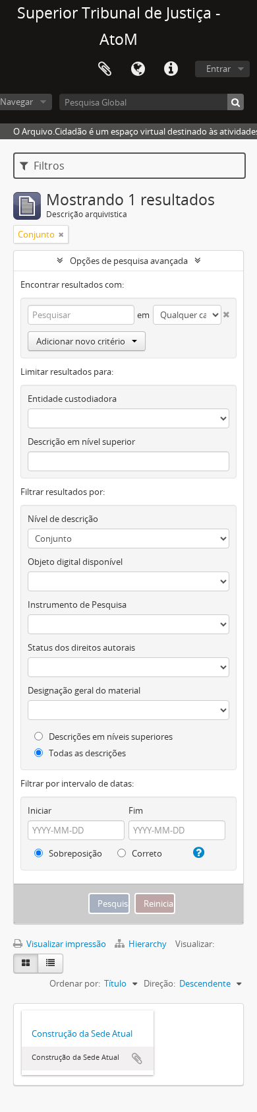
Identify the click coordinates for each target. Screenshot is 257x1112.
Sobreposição (74, 853)
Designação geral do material (84, 690)
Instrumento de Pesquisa (77, 604)
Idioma (137, 69)
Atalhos (170, 69)
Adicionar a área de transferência (137, 1058)
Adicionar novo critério (80, 341)
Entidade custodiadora (72, 399)
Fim (135, 810)
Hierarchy (148, 944)
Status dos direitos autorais (81, 647)
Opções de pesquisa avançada (129, 261)
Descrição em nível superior (81, 441)
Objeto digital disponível (75, 562)
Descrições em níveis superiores (110, 736)
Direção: (159, 983)
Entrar (218, 69)
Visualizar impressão (65, 944)
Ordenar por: (74, 983)
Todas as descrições (86, 753)
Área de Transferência (104, 69)
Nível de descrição (63, 519)
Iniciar (39, 810)
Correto (146, 853)
